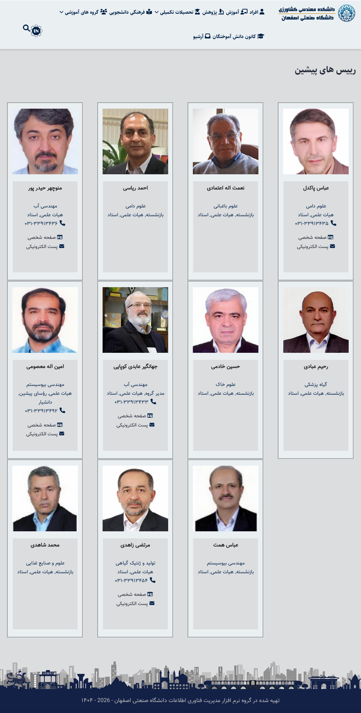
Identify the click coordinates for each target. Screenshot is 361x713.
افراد (254, 12)
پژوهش (210, 12)
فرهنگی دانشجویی (127, 12)
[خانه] (316, 13)
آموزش (233, 12)
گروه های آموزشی (81, 12)
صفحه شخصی (41, 238)
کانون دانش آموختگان (235, 37)
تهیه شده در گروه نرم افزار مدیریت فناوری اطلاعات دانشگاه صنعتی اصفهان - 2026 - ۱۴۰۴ (180, 700)
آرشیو (199, 37)
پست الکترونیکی (42, 247)
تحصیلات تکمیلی (177, 12)
